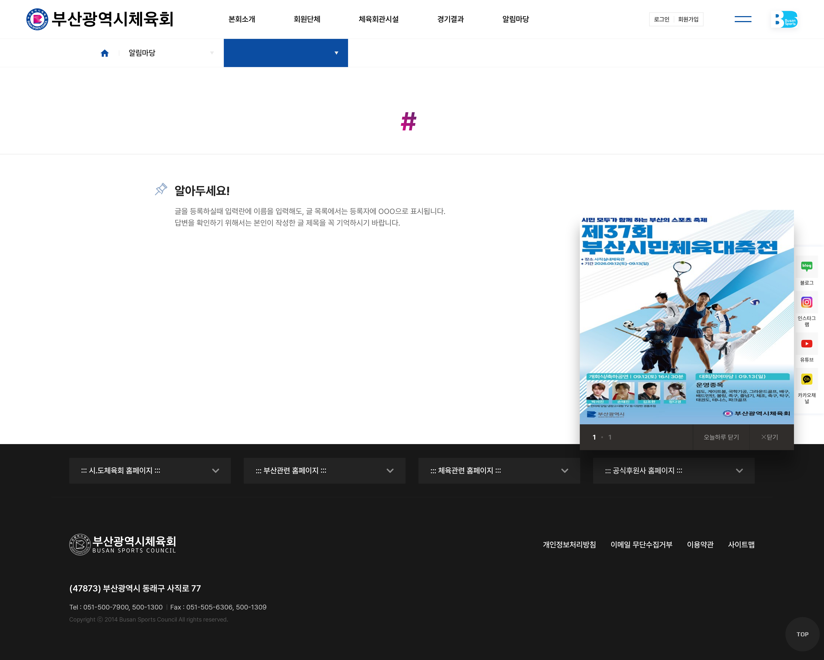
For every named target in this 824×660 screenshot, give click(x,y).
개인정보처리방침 (569, 544)
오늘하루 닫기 (721, 437)
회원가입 (688, 19)
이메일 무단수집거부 (642, 544)
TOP (803, 634)
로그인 (662, 19)
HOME (105, 53)
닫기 (772, 437)
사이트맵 (741, 544)
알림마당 (142, 53)
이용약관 (700, 544)
